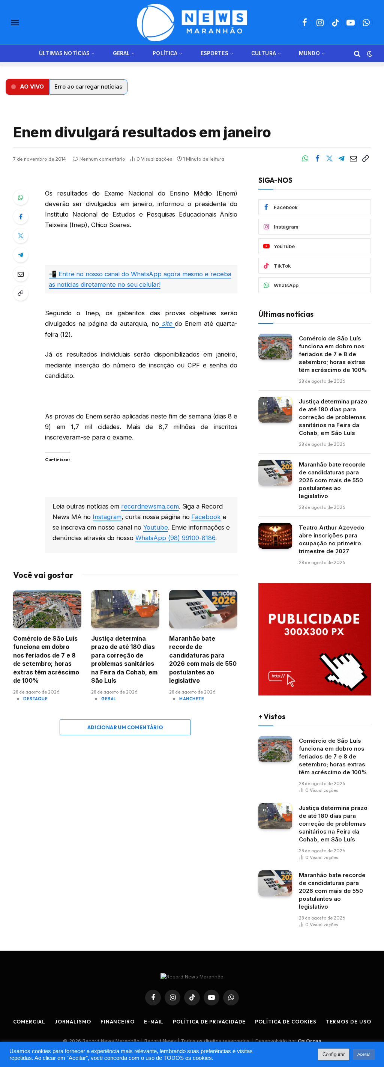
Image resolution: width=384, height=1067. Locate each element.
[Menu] (15, 22)
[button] (27, 87)
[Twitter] (20, 235)
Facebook (205, 517)
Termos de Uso (348, 1022)
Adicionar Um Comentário (125, 727)
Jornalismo (73, 1022)
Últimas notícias (64, 53)
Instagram (107, 517)
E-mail (154, 1022)
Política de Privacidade (209, 1022)
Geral (121, 53)
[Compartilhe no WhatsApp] (305, 159)
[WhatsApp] (20, 197)
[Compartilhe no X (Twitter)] (329, 159)
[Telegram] (20, 254)
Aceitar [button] (363, 1054)
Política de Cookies (285, 1022)
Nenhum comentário (102, 159)
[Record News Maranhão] (192, 22)
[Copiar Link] (365, 159)
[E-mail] (20, 273)
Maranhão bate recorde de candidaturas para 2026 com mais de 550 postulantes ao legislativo (203, 659)
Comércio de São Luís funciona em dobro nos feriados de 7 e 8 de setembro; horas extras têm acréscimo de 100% (46, 659)
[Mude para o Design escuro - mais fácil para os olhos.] (369, 54)
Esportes (214, 53)
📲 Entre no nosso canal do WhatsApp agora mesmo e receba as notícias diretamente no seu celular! (140, 279)
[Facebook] (20, 216)
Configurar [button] (333, 1054)
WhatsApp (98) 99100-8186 (175, 538)
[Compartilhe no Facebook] (317, 159)
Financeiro (117, 1022)
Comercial (29, 1022)
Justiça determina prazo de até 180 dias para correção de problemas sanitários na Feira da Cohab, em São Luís (124, 659)
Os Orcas (309, 1041)
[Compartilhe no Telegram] (341, 159)
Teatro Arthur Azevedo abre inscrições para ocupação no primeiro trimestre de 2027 (331, 539)
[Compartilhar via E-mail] (353, 159)
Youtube (155, 527)
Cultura (263, 53)
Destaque (35, 698)
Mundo (309, 53)
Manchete (191, 698)
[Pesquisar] (357, 53)
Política (165, 53)
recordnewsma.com (150, 506)
